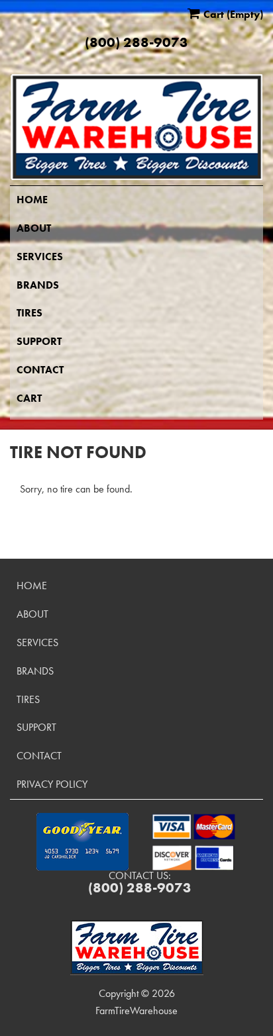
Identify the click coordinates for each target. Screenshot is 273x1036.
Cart (29, 398)
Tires (29, 313)
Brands (38, 285)
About (34, 228)
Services (40, 256)
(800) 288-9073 (136, 42)
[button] (82, 842)
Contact (40, 370)
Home (32, 200)
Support (39, 341)
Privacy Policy (52, 784)
